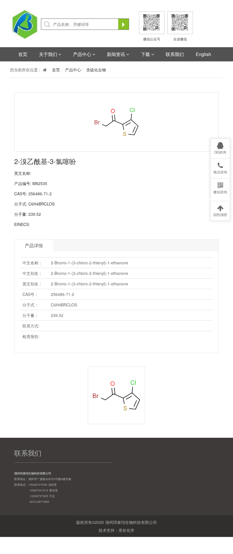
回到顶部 (220, 214)
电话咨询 (220, 171)
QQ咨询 (220, 152)
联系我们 (175, 54)
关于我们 (48, 54)
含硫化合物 (96, 69)
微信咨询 (220, 191)
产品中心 (82, 54)
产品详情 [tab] (34, 245)
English (203, 54)
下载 (146, 54)
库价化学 (126, 530)
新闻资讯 (116, 54)
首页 (22, 54)
